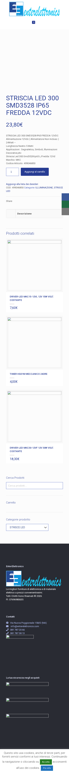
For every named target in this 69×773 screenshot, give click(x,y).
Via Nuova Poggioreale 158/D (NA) (28, 622)
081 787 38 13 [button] (17, 633)
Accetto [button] (46, 762)
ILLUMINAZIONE (44, 187)
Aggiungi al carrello (34, 171)
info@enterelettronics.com (25, 626)
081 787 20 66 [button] (17, 629)
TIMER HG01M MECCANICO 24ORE (28, 374)
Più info (47, 768)
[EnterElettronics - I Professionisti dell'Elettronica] (34, 9)
